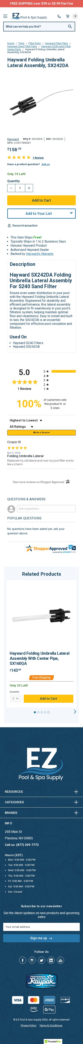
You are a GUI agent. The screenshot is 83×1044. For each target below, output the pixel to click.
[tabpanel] (41, 644)
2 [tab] (38, 712)
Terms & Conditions (50, 1025)
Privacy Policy (28, 1025)
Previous (8, 711)
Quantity (13, 181)
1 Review (38, 157)
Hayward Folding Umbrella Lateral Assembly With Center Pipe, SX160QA (39, 658)
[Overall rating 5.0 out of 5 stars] (19, 158)
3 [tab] (42, 712)
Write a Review (41, 432)
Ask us (46, 164)
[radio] (60, 371)
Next (75, 711)
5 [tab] (49, 712)
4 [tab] (45, 712)
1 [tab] (35, 712)
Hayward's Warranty (40, 254)
